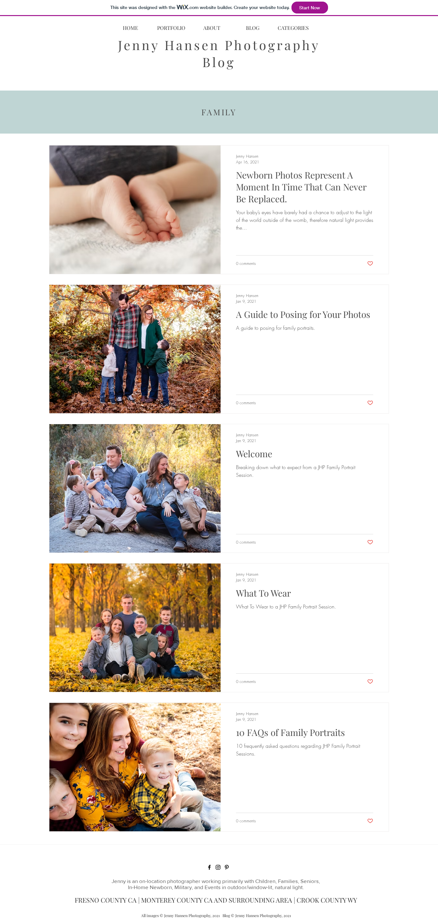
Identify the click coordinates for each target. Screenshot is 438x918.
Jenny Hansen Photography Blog (219, 53)
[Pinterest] (226, 867)
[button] (293, 27)
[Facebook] (209, 867)
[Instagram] (218, 867)
